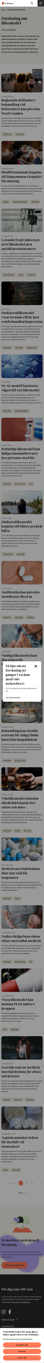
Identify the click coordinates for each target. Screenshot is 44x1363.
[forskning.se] (7, 3)
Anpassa (22, 1351)
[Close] (35, 666)
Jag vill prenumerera (13, 697)
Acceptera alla (22, 1345)
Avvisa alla (22, 1358)
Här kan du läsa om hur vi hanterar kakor (18, 1339)
